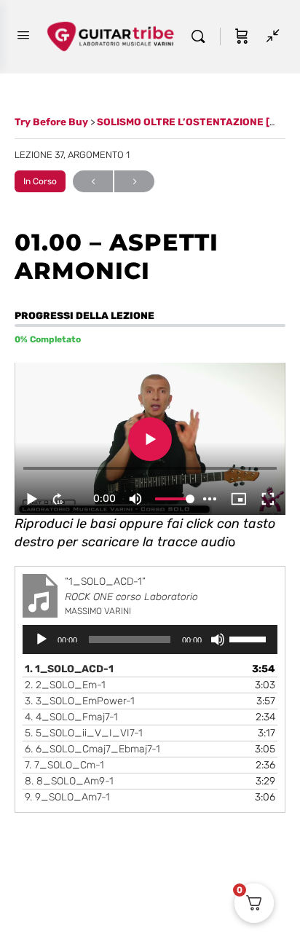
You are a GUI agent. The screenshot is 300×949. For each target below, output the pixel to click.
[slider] (249, 638)
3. (80, 701)
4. (71, 717)
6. (92, 749)
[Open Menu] (23, 35)
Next (134, 181)
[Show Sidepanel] (269, 36)
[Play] (41, 639)
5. (84, 733)
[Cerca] (201, 36)
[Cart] (241, 36)
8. (69, 781)
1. (69, 669)
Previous (93, 181)
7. (64, 765)
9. (67, 797)
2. (65, 685)
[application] (150, 639)
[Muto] (217, 639)
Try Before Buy (52, 121)
